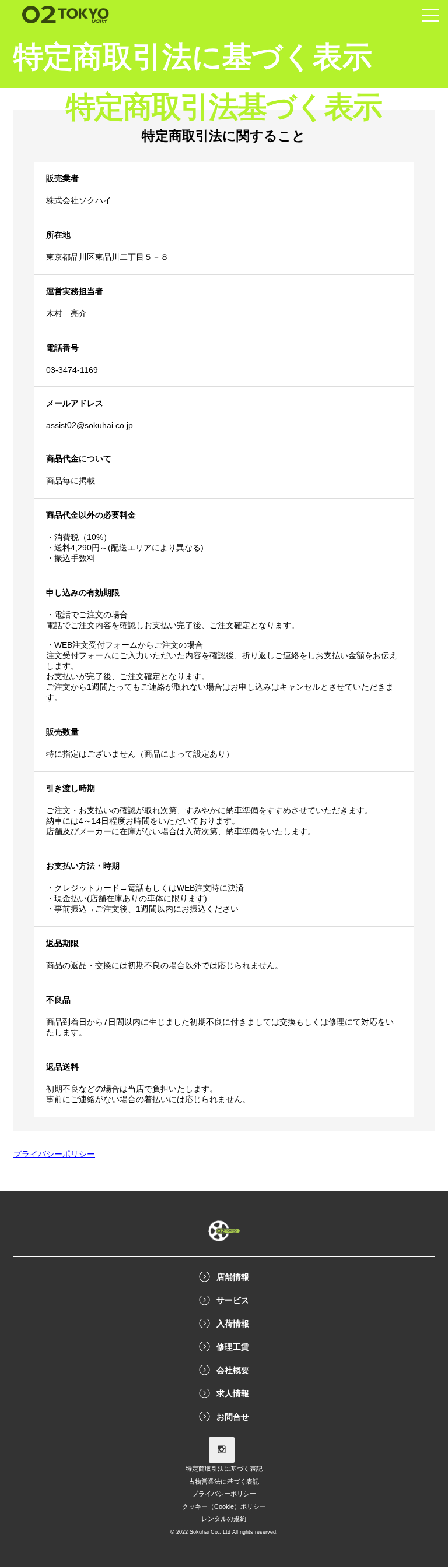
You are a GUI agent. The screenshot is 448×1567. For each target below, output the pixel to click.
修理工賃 (232, 1346)
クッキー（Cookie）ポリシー (224, 1506)
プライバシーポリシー (224, 1493)
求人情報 (232, 1393)
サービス (232, 1300)
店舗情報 (232, 1277)
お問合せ (232, 1416)
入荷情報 (232, 1323)
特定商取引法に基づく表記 (224, 1468)
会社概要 (232, 1370)
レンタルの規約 (223, 1518)
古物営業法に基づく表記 (223, 1481)
